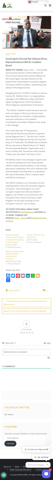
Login (48, 343)
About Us (7, 467)
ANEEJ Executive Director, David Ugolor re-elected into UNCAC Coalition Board (15, 238)
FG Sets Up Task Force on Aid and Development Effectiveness (25, 302)
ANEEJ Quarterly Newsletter (21, 470)
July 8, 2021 (11, 54)
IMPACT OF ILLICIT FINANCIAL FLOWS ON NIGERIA (25, 311)
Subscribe (10, 443)
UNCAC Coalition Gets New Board (35, 236)
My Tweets (8, 414)
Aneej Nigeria (14, 290)
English (34, 2)
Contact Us (40, 470)
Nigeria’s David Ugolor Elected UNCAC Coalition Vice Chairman (15, 255)
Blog (17, 467)
